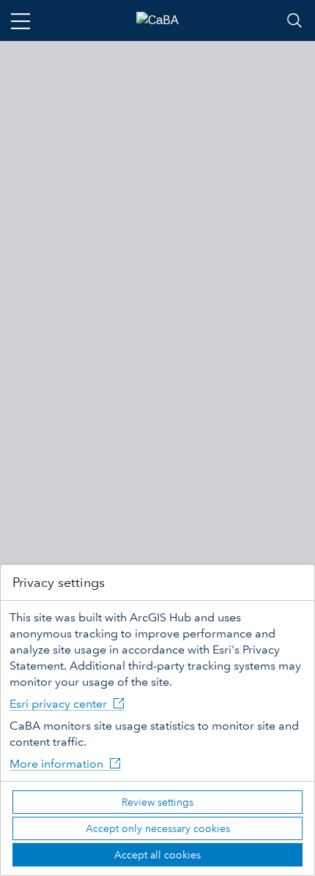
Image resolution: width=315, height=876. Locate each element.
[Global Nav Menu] (20, 20)
